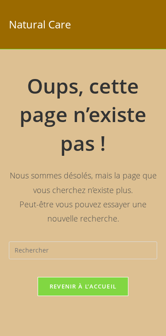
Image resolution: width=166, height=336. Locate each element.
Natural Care (40, 24)
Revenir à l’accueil (83, 286)
